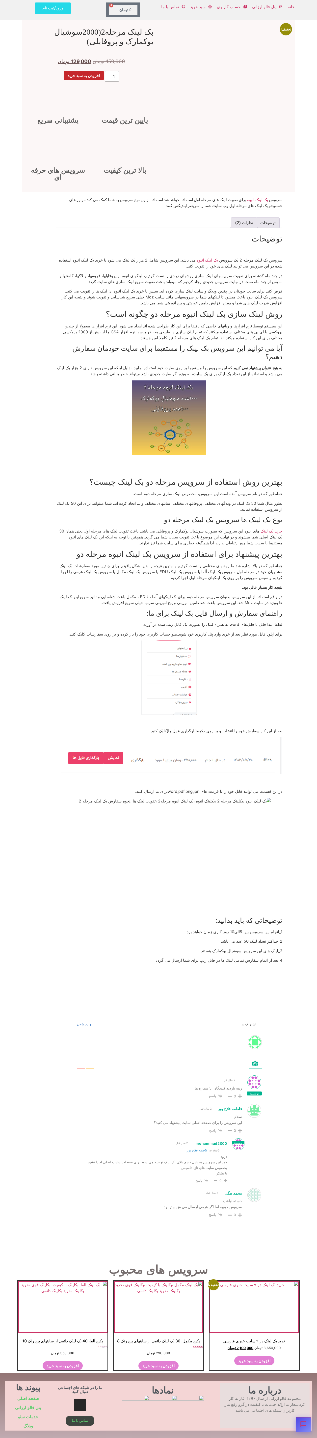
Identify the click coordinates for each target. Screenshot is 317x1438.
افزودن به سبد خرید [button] (254, 1360)
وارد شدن (84, 1024)
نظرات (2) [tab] (244, 222)
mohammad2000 (211, 1143)
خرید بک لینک (271, 531)
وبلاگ (28, 1426)
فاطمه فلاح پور (197, 1150)
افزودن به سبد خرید (84, 75)
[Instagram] (80, 1405)
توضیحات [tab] (267, 222)
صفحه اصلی (28, 1398)
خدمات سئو (28, 1416)
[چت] (303, 1424)
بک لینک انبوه (257, 200)
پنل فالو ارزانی (28, 1407)
